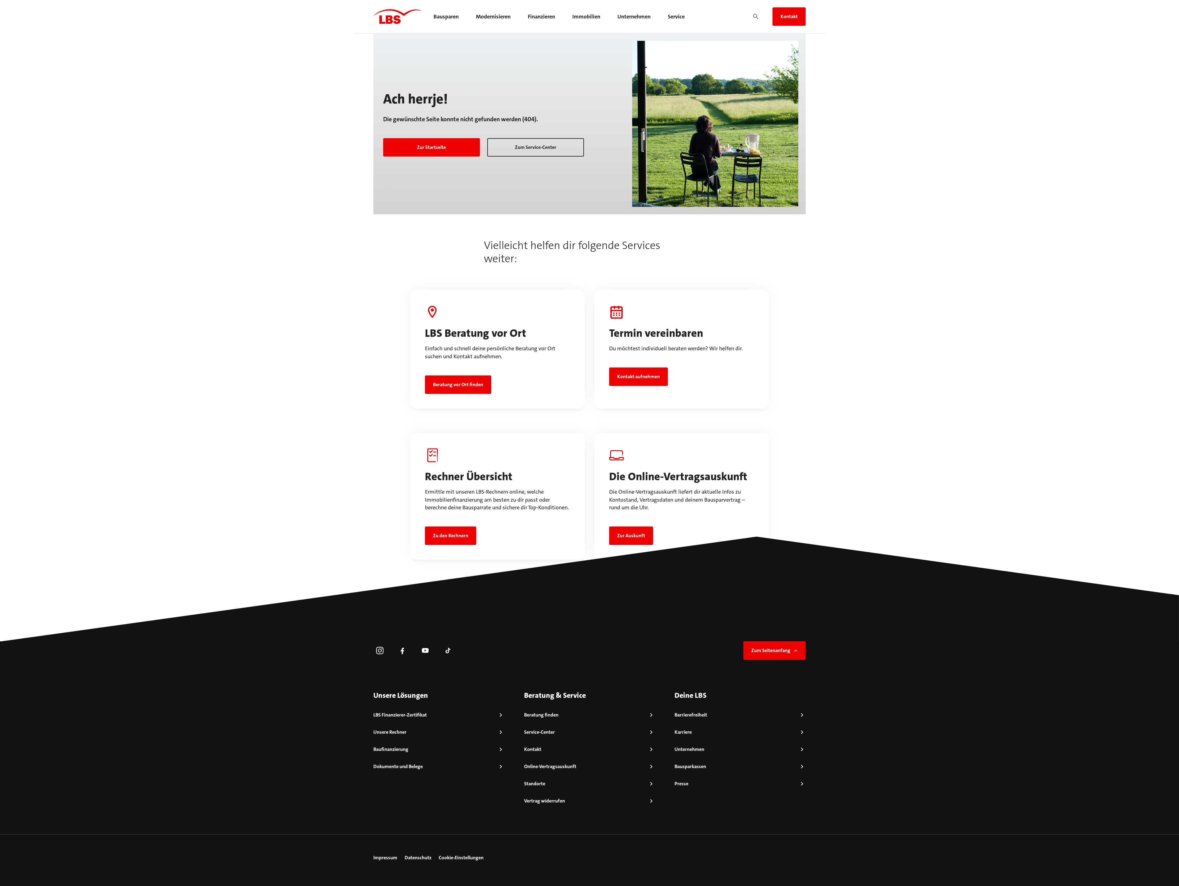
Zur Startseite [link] (431, 147)
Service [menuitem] (676, 16)
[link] (379, 650)
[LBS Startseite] (397, 16)
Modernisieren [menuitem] (493, 16)
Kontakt (789, 16)
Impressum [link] (385, 857)
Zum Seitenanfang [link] (770, 650)
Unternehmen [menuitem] (634, 16)
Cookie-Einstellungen (461, 857)
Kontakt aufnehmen (638, 376)
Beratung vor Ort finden (458, 384)
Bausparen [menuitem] (446, 16)
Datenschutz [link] (418, 857)
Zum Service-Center (535, 147)
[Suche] (756, 16)
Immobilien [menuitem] (586, 16)
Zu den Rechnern (450, 535)
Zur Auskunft (631, 535)
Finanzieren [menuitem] (541, 16)
